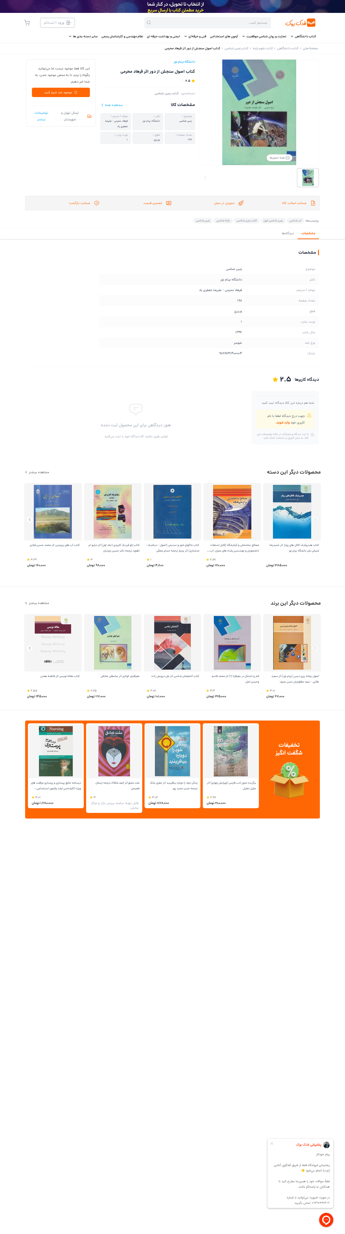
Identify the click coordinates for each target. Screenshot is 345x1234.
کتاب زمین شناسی (167, 93)
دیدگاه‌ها (288, 233)
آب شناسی (295, 221)
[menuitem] (303, 36)
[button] (30, 520)
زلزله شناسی (223, 221)
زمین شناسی (203, 221)
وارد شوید (283, 422)
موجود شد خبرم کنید (58, 92)
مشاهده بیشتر (39, 472)
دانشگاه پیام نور (184, 61)
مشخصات (308, 233)
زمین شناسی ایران (273, 221)
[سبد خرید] (27, 23)
